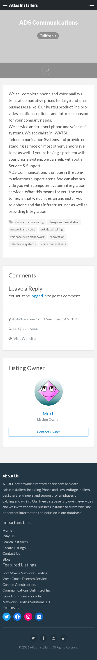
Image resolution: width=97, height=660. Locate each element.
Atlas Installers (23, 5)
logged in (39, 295)
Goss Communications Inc (22, 596)
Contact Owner (48, 432)
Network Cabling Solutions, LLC (27, 602)
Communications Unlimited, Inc (26, 590)
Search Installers (15, 542)
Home (7, 530)
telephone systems (23, 244)
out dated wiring (51, 229)
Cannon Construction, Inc (21, 584)
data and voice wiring (29, 222)
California (48, 35)
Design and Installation (64, 222)
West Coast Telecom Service (24, 578)
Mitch (49, 413)
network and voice (22, 229)
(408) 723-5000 (25, 328)
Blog (6, 559)
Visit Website (25, 338)
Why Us (8, 536)
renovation (57, 237)
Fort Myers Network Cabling (25, 573)
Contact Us (11, 553)
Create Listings (14, 547)
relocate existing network (27, 237)
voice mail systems (53, 244)
